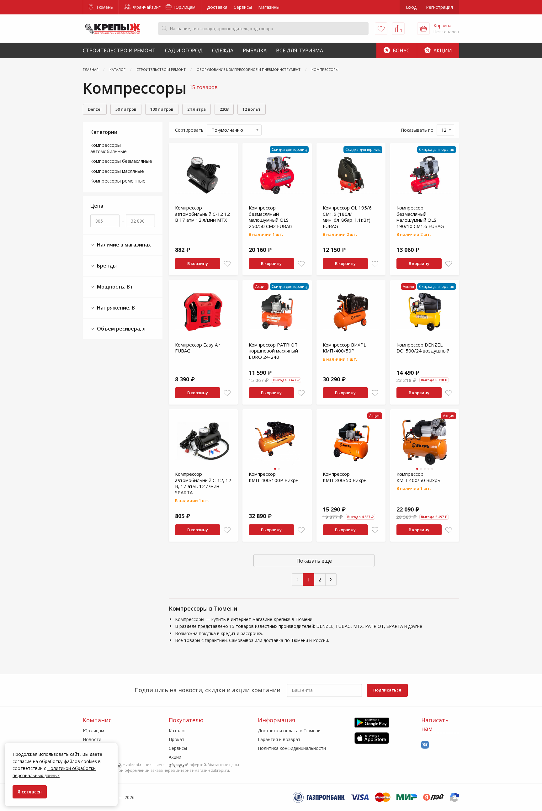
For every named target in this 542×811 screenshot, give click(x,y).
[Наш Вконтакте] (425, 745)
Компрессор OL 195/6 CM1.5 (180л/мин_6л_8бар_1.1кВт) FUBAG (347, 216)
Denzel (95, 109)
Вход (411, 7)
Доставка (217, 7)
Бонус (400, 50)
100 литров (161, 109)
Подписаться (387, 690)
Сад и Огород (184, 50)
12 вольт (251, 109)
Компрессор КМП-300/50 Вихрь (345, 477)
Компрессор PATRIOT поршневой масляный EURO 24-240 (273, 351)
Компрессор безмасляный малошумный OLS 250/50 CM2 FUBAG (270, 216)
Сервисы (243, 7)
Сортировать (189, 130)
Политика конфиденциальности (292, 748)
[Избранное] (381, 28)
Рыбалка (255, 50)
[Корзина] (423, 28)
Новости (92, 739)
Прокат (176, 739)
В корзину (197, 263)
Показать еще (314, 560)
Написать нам (435, 724)
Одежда (222, 50)
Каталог (177, 731)
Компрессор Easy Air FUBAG (198, 348)
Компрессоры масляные (117, 171)
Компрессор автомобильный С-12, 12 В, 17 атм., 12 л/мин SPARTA (203, 483)
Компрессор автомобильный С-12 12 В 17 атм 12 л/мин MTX (202, 213)
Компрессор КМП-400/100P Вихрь (274, 477)
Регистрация (439, 7)
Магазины (268, 7)
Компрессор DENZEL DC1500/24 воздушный (422, 348)
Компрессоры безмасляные (121, 161)
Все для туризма (299, 50)
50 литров (125, 109)
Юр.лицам (184, 7)
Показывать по (417, 130)
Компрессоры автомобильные (108, 148)
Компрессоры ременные (118, 181)
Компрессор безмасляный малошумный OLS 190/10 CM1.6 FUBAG (420, 216)
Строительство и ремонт (119, 50)
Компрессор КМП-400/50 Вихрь (418, 477)
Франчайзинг (146, 7)
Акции (442, 50)
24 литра (196, 109)
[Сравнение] (398, 28)
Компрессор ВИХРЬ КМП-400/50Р (345, 348)
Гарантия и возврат (279, 739)
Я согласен (30, 792)
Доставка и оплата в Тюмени (289, 731)
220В (224, 109)
